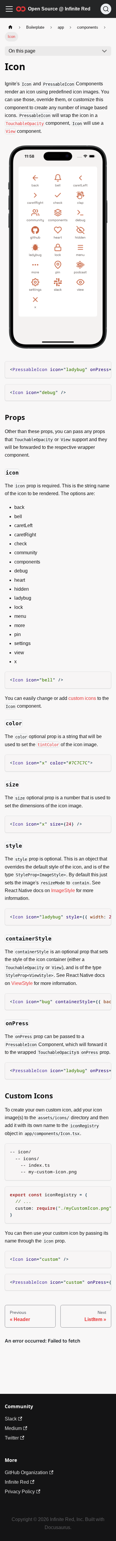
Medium (13, 1428)
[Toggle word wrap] (93, 369)
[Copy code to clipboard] (104, 369)
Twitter (12, 1437)
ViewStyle (22, 983)
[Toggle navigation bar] (9, 8)
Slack (11, 1418)
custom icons (82, 698)
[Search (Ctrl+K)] (106, 9)
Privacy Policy (20, 1491)
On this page (22, 50)
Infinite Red (17, 1482)
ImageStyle (63, 890)
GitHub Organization (26, 1472)
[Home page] (10, 27)
